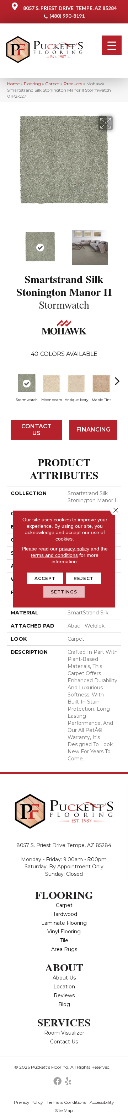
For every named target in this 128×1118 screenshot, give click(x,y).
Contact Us (36, 429)
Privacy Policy (28, 1102)
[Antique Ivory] (76, 383)
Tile (64, 940)
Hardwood (64, 914)
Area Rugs (64, 949)
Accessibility (102, 1102)
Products (73, 83)
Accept (45, 578)
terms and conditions (54, 555)
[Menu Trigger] (112, 45)
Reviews (64, 995)
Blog (64, 1004)
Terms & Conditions (66, 1102)
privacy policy (74, 549)
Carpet (52, 83)
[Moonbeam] (51, 383)
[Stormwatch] (26, 383)
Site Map (64, 1110)
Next (117, 244)
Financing (93, 429)
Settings (64, 592)
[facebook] (57, 1081)
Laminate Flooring (64, 923)
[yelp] (68, 1081)
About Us (64, 978)
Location (64, 986)
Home (13, 83)
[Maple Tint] (101, 383)
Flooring (32, 83)
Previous (10, 244)
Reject (84, 578)
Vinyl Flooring (64, 931)
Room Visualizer (64, 1033)
